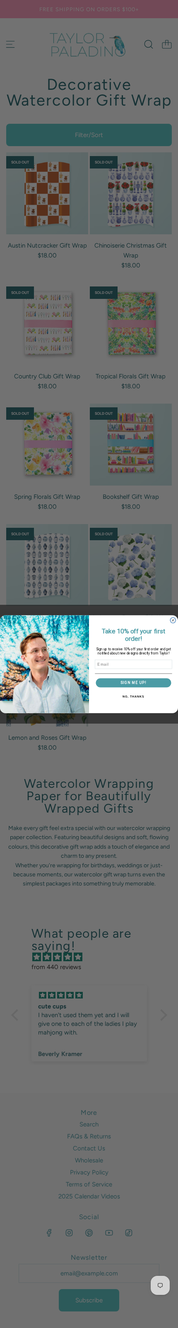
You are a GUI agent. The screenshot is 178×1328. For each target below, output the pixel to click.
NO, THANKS (133, 696)
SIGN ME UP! (133, 682)
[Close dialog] (173, 620)
